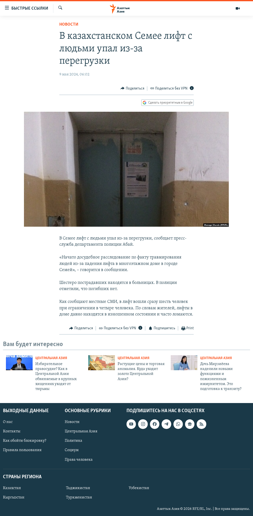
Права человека (79, 459)
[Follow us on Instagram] (143, 424)
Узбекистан (139, 488)
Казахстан (12, 488)
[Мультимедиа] (237, 8)
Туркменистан (79, 497)
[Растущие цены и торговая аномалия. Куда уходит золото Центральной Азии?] (101, 362)
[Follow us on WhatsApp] (178, 424)
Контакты (11, 431)
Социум (72, 450)
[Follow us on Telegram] (166, 424)
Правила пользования (22, 450)
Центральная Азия (51, 358)
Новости (68, 24)
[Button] (132, 88)
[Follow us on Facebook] (154, 424)
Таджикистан (78, 488)
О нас (8, 422)
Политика (73, 441)
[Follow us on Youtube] (131, 424)
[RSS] (201, 424)
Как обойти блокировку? (24, 441)
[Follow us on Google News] (189, 424)
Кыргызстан (13, 497)
